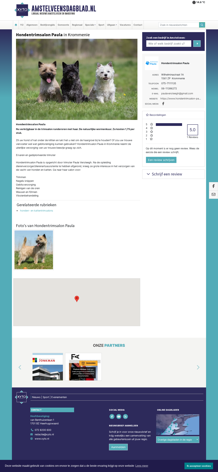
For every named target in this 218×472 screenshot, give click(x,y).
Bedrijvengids (47, 25)
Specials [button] (89, 25)
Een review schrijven (161, 160)
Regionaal (77, 25)
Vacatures (125, 25)
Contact (138, 25)
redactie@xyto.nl (44, 434)
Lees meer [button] (141, 465)
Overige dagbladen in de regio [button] (175, 439)
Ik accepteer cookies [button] (199, 465)
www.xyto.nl (42, 438)
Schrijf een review (166, 174)
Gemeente (63, 25)
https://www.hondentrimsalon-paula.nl (182, 98)
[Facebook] (112, 416)
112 (22, 25)
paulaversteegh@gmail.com (177, 93)
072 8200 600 (43, 429)
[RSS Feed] (125, 416)
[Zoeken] (202, 25)
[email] (213, 195)
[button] (77, 299)
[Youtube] (119, 416)
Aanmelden (118, 447)
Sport (101, 25)
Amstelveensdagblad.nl (64, 8)
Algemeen (31, 25)
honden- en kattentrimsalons (36, 210)
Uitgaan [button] (111, 25)
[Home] (16, 24)
